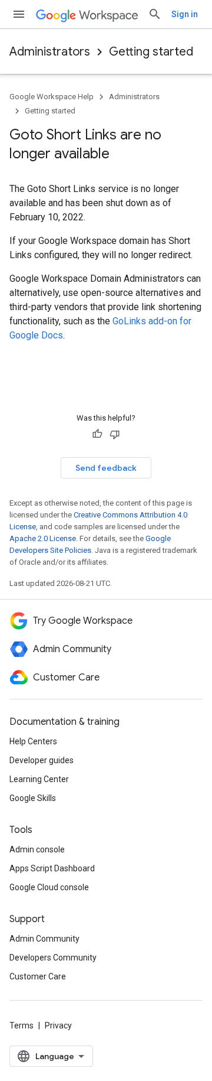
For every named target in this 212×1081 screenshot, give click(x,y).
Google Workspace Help (51, 96)
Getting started (151, 51)
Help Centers (33, 741)
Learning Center (39, 779)
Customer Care (37, 976)
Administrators (49, 51)
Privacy (58, 1025)
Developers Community (53, 957)
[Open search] (155, 14)
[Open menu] (19, 14)
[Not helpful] (115, 434)
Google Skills (32, 798)
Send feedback (106, 468)
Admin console (37, 849)
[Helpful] (97, 434)
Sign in (184, 14)
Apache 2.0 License (42, 538)
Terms (21, 1025)
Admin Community (44, 938)
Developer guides (41, 760)
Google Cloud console (49, 887)
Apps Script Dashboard (52, 868)
